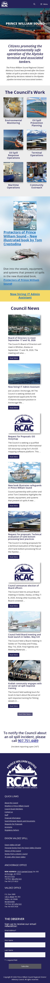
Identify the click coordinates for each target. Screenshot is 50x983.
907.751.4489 (28, 740)
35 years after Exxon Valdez (15, 857)
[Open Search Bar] (34, 4)
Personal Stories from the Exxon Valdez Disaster (23, 848)
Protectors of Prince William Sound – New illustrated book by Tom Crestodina (22, 238)
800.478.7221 (17, 879)
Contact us (9, 812)
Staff (6, 815)
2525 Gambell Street (25, 871)
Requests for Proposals (13, 824)
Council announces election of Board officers (23, 586)
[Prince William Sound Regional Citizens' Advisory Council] (4, 4)
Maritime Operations (13, 186)
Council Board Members (14, 809)
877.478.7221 (17, 904)
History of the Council (13, 851)
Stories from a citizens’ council (16, 854)
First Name (9, 940)
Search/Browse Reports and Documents (20, 821)
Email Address (10, 930)
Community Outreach (36, 186)
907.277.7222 (10, 876)
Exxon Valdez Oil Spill (12, 845)
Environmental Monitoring (13, 121)
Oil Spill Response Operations (13, 155)
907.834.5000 (10, 902)
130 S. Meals (9, 897)
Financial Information (13, 818)
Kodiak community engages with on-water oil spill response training (25, 686)
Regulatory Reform (12, 830)
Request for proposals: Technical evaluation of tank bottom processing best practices (24, 536)
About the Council (11, 803)
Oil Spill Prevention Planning (36, 123)
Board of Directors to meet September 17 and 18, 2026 (22, 339)
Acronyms (8, 827)
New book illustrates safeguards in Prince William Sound (25, 486)
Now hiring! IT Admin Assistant (24, 386)
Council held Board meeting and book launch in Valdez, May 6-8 (24, 635)
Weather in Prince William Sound (17, 806)
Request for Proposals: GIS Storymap (21, 437)
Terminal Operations (36, 154)
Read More (14, 358)
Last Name (9, 950)
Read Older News (24, 714)
